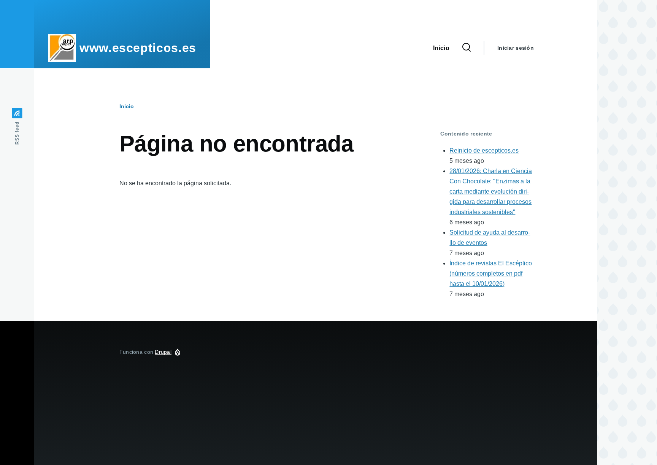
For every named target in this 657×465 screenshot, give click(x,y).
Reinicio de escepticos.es (484, 150)
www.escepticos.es (137, 48)
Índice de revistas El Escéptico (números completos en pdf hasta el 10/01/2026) (490, 273)
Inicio (126, 106)
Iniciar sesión (515, 48)
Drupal (163, 352)
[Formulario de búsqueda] (466, 47)
